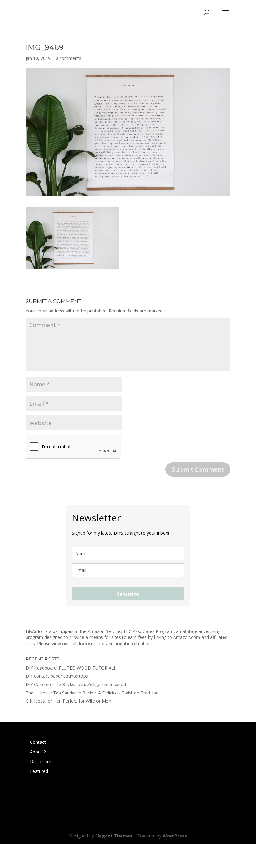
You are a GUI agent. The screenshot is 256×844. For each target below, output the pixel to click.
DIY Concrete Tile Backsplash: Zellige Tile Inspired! (76, 684)
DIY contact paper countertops (57, 676)
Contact (38, 742)
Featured (39, 771)
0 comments (68, 58)
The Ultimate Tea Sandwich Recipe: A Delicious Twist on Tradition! (93, 693)
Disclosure (40, 761)
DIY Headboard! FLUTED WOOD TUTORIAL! (70, 668)
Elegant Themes (113, 836)
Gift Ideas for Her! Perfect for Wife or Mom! (70, 701)
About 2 (38, 752)
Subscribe (128, 594)
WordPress (175, 836)
